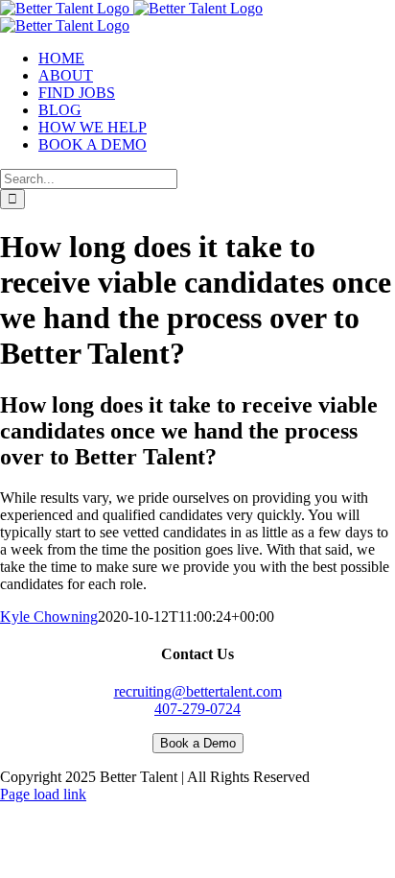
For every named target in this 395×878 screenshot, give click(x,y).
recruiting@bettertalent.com (198, 691)
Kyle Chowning (49, 616)
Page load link (43, 794)
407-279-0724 (197, 708)
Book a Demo (198, 743)
